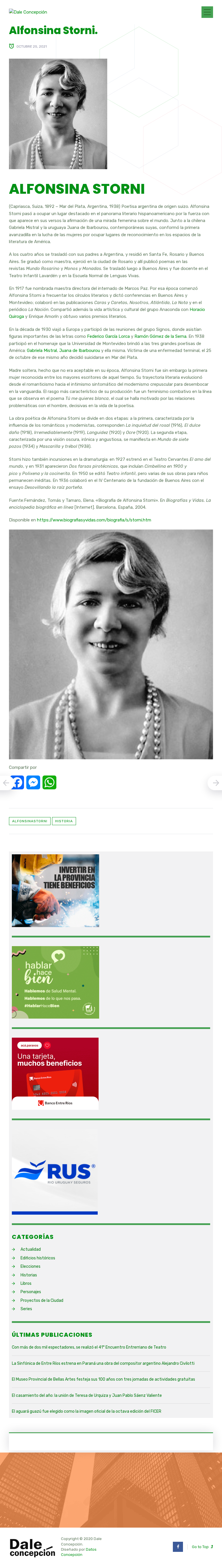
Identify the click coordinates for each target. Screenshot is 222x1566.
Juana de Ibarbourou (79, 350)
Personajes (31, 1291)
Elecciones (30, 1266)
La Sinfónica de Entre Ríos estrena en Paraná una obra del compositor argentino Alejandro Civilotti (103, 1363)
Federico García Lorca (108, 336)
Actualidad (31, 1249)
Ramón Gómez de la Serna (160, 336)
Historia (64, 821)
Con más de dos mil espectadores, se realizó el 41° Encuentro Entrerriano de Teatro (89, 1347)
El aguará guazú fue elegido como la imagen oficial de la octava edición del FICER (86, 1411)
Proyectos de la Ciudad (42, 1300)
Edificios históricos (38, 1258)
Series (26, 1308)
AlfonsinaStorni (29, 821)
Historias (29, 1275)
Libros (26, 1283)
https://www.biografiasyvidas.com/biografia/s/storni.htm (94, 520)
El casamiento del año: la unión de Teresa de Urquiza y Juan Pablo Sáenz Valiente (87, 1395)
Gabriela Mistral (42, 350)
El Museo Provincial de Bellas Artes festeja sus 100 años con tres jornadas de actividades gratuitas (103, 1379)
